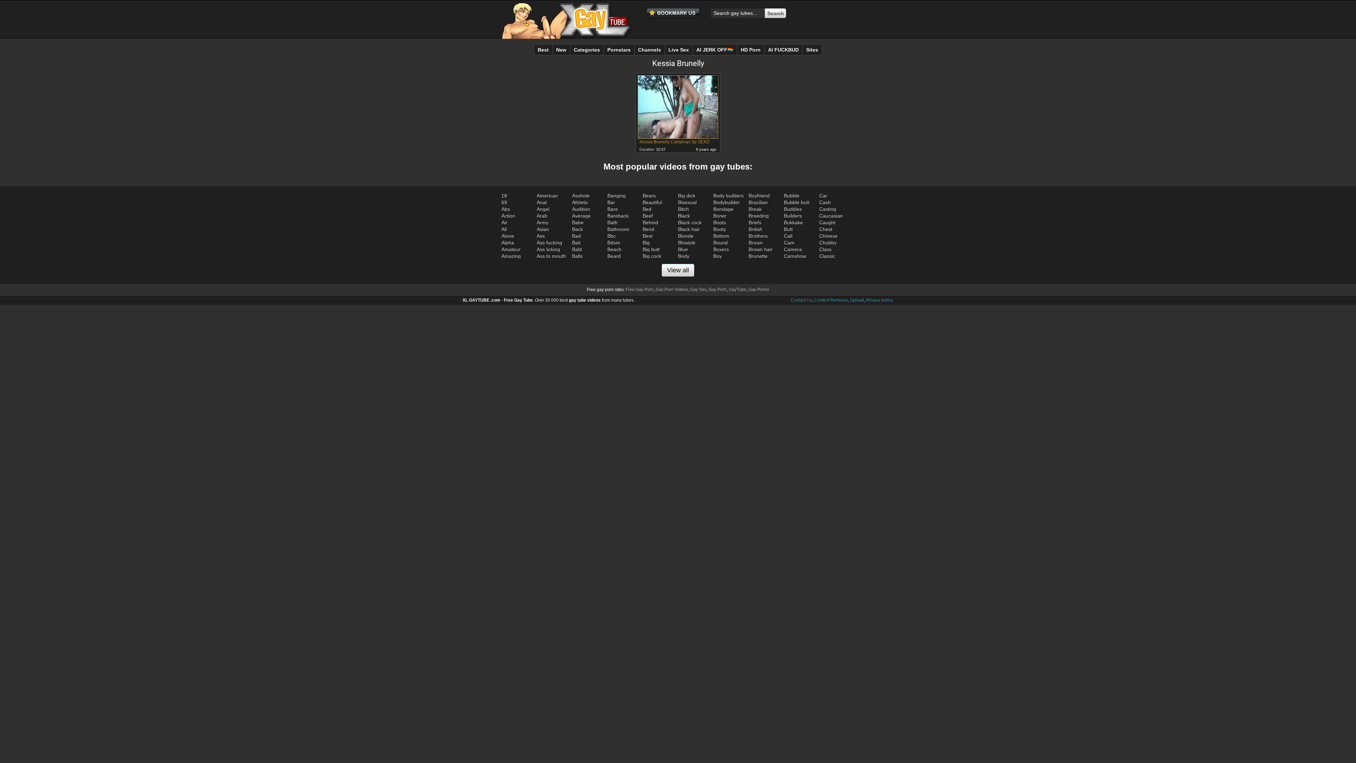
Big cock (652, 256)
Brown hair (761, 249)
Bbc (611, 235)
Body (683, 256)
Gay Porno (759, 289)
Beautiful (652, 202)
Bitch (683, 209)
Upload (857, 300)
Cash (825, 202)
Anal (542, 202)
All (504, 229)
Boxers (721, 249)
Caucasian (831, 215)
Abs (505, 209)
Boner (720, 215)
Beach (614, 249)
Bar (611, 202)
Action (508, 215)
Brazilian (758, 202)
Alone (507, 235)
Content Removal (831, 300)
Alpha (507, 242)
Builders (793, 215)
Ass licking (548, 249)
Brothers (758, 235)
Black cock (690, 222)
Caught (827, 222)
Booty (719, 229)
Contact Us (801, 300)
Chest (825, 229)
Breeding (759, 215)
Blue (683, 249)
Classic (827, 256)
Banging (616, 195)
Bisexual (687, 202)
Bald (577, 249)
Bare (612, 209)
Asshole (581, 195)
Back (577, 229)
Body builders (728, 195)
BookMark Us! (673, 13)
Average (581, 215)
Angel (543, 209)
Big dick (686, 195)
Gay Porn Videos (672, 289)
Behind (650, 222)
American (547, 195)
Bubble (791, 195)
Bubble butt (796, 202)
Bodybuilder (726, 202)
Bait (576, 242)
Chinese (828, 235)
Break (755, 209)
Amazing (511, 256)
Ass (541, 235)
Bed (647, 209)
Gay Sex (698, 289)
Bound (720, 242)
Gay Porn (718, 289)
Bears (649, 195)
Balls (577, 256)
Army (542, 222)
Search (775, 13)
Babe (578, 222)
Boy (717, 256)
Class (825, 249)
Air (504, 222)
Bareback (618, 215)
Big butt (651, 249)
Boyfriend (759, 195)
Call (788, 235)
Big (646, 242)
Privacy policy (879, 300)
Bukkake (793, 222)
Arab (542, 215)
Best (648, 235)
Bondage (723, 209)
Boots (719, 222)
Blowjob (686, 242)
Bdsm (613, 242)
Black (684, 215)
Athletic (580, 202)
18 (504, 195)
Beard (614, 256)
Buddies (793, 209)
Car (823, 195)
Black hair (689, 229)
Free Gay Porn (640, 289)
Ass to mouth (551, 256)
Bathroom (618, 229)
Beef (648, 215)
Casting (827, 209)
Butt (788, 229)
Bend (648, 229)
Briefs (755, 222)
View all (678, 270)
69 (504, 202)
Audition (581, 209)
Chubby (828, 242)
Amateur (511, 249)
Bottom (721, 235)
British (755, 229)
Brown (756, 242)
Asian (543, 229)
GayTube (738, 289)
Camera (793, 249)
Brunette (758, 256)
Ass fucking (549, 242)
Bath (612, 222)
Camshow (795, 256)
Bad (576, 235)
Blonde (686, 235)
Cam (789, 242)
